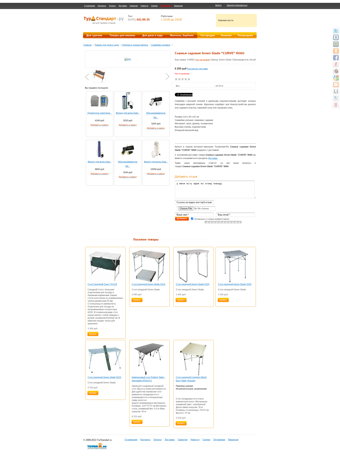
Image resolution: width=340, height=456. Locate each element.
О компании (89, 6)
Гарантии (134, 6)
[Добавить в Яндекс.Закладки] (336, 105)
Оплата (112, 6)
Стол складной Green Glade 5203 (104, 377)
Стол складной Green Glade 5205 (234, 284)
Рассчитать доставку (197, 69)
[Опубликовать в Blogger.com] (336, 84)
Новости (144, 6)
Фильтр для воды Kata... (128, 113)
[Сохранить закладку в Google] (336, 78)
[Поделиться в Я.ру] (336, 64)
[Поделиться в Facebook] (336, 57)
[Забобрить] (336, 71)
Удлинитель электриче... (99, 113)
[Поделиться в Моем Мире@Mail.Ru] (336, 44)
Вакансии (178, 6)
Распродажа (245, 35)
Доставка (122, 6)
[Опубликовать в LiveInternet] (336, 91)
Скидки (154, 6)
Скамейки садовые (160, 45)
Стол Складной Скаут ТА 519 (102, 284)
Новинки (226, 35)
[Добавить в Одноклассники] (336, 51)
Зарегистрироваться (237, 5)
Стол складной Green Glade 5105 (192, 284)
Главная (87, 45)
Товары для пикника (122, 35)
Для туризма (94, 35)
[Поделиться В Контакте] (336, 37)
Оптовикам (165, 6)
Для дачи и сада (152, 35)
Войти (218, 5)
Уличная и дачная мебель (135, 45)
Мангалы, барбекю (182, 35)
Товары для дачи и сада (107, 45)
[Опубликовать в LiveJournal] (336, 98)
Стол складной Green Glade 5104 (148, 284)
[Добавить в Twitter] (336, 30)
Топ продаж (207, 35)
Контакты (102, 6)
